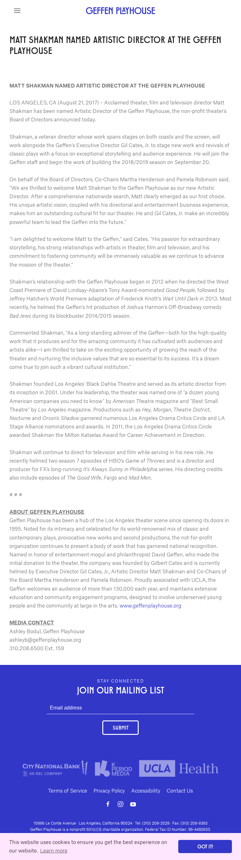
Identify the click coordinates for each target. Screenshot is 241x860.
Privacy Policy (109, 790)
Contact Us (180, 790)
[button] (17, 10)
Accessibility (145, 790)
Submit (120, 727)
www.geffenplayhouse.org (150, 605)
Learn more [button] (53, 850)
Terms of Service (67, 790)
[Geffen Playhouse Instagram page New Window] (120, 804)
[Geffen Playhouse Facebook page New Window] (108, 804)
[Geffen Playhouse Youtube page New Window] (133, 804)
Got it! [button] (205, 846)
